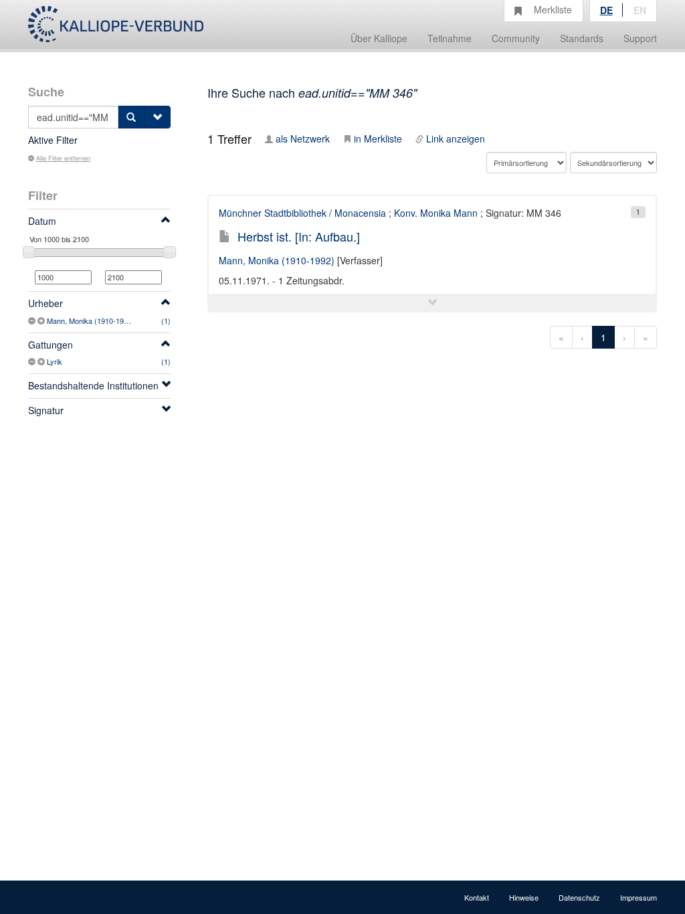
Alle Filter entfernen (63, 158)
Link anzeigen (455, 138)
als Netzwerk (303, 138)
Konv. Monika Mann (436, 212)
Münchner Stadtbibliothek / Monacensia (302, 212)
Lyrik (54, 361)
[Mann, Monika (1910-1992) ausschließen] (32, 320)
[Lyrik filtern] (42, 361)
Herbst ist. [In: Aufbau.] (298, 236)
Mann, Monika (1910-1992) (90, 320)
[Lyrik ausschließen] (32, 361)
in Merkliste (378, 138)
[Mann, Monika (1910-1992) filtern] (42, 320)
